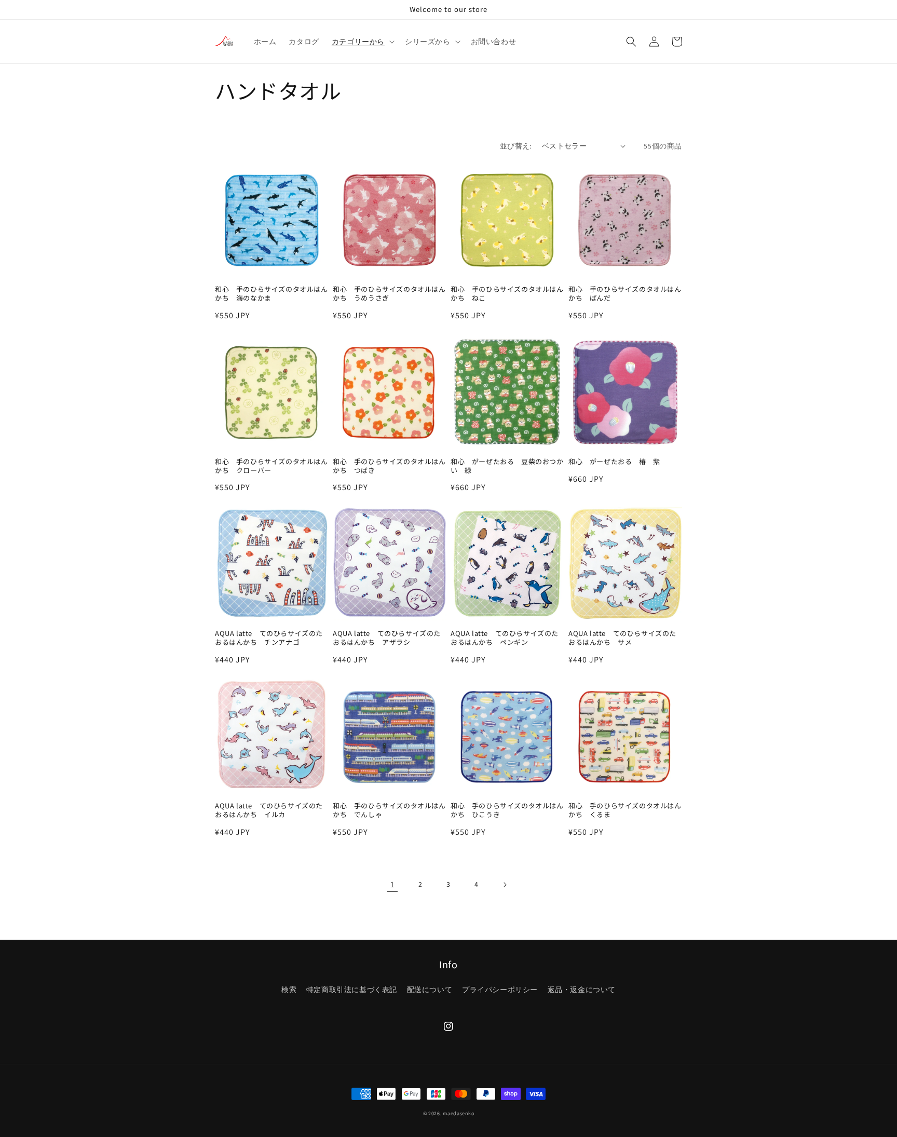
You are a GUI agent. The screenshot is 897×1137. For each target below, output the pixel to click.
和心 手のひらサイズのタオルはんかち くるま (625, 810)
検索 (288, 989)
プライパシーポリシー (500, 989)
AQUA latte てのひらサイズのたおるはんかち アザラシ (387, 638)
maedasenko (458, 1113)
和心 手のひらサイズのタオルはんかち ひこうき (507, 810)
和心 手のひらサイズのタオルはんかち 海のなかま (271, 294)
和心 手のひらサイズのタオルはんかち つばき (389, 466)
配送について (430, 989)
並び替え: (516, 146)
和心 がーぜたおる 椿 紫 (614, 461)
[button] (362, 41)
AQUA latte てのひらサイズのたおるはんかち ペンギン (505, 638)
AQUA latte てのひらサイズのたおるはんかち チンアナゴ (269, 638)
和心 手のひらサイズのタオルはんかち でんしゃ (389, 810)
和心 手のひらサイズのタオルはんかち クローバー (271, 466)
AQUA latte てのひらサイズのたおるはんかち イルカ (269, 810)
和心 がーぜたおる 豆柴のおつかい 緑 (507, 466)
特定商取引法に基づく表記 (351, 989)
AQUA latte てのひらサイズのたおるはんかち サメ (622, 638)
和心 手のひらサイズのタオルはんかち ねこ (507, 294)
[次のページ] (504, 884)
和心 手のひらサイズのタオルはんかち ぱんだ (625, 294)
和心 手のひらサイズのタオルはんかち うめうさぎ (389, 294)
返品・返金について (582, 989)
